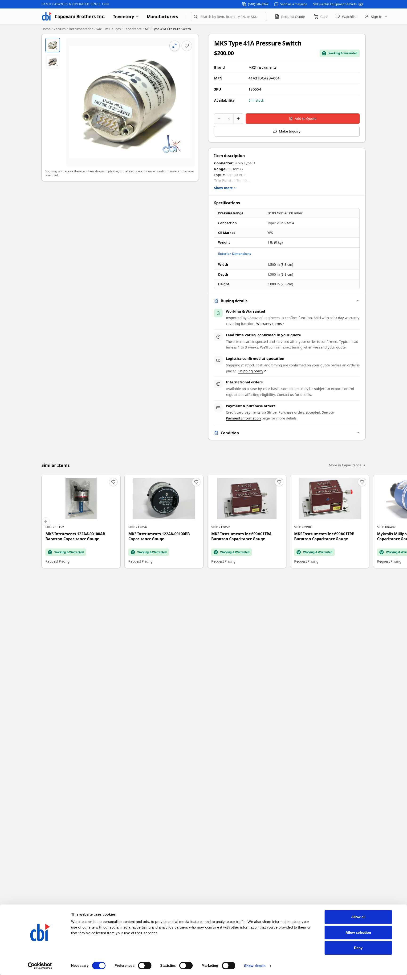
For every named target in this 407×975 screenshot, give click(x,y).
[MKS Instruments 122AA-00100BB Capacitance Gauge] (164, 521)
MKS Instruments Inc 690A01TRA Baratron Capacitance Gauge (241, 536)
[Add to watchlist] (187, 46)
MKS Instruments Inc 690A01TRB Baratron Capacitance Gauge (324, 536)
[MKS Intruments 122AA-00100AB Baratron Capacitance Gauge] (81, 521)
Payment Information (243, 418)
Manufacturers (162, 16)
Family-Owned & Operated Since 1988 (75, 4)
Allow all (358, 917)
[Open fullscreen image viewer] (130, 102)
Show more (223, 188)
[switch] (144, 965)
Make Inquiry (289, 131)
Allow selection (358, 932)
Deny (358, 948)
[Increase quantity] (238, 119)
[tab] (52, 45)
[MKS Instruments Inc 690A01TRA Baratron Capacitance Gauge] (247, 521)
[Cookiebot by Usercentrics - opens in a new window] (40, 965)
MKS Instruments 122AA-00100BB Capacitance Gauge (159, 536)
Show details (254, 966)
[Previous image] (73, 102)
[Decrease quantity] (219, 119)
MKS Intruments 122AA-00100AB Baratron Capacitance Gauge (75, 536)
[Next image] (187, 102)
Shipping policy (250, 371)
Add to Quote (305, 118)
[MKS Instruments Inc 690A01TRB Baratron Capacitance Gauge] (329, 521)
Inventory (123, 16)
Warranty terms (269, 323)
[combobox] (228, 16)
